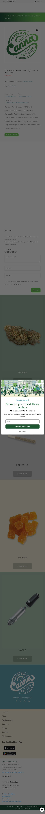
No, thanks (22, 431)
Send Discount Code (22, 426)
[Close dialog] (42, 381)
